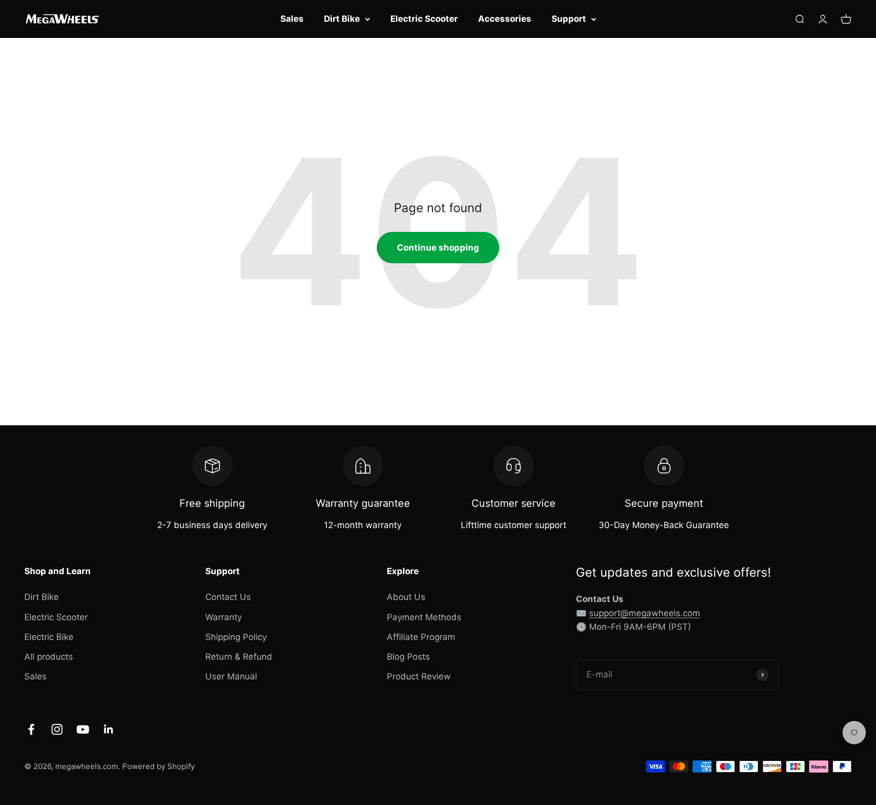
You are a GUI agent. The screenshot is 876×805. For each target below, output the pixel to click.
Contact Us (228, 597)
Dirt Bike (342, 19)
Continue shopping (438, 248)
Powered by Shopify (158, 766)
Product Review (419, 676)
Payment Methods (424, 617)
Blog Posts (408, 657)
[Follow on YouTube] (83, 729)
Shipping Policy (236, 637)
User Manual (231, 676)
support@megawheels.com (644, 613)
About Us (406, 597)
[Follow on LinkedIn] (109, 729)
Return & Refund (238, 657)
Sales (292, 19)
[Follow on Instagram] (57, 729)
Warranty (223, 617)
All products (48, 657)
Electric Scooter (424, 19)
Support (569, 19)
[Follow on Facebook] (31, 729)
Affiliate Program (421, 637)
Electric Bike (49, 637)
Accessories (504, 19)
